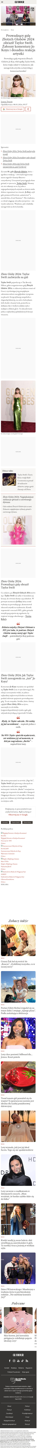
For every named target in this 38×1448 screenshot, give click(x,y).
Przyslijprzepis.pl (27, 1413)
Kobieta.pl (27, 1410)
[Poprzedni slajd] (1, 1320)
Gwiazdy (5, 822)
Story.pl (27, 1424)
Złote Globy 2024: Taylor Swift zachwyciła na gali (19, 152)
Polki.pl (27, 1406)
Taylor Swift (15, 822)
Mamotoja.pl (9, 1417)
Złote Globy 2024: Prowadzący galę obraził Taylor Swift (19, 159)
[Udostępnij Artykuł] (28, 109)
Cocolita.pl (9, 1413)
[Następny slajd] (34, 1320)
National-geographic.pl (9, 1424)
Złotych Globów (20, 171)
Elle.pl (9, 1406)
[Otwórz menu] (2, 2)
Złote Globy (27, 822)
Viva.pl (27, 1417)
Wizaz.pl (27, 1420)
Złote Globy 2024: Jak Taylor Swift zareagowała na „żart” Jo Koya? (16, 165)
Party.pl (9, 1410)
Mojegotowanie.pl (9, 1420)
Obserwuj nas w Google (14, 109)
